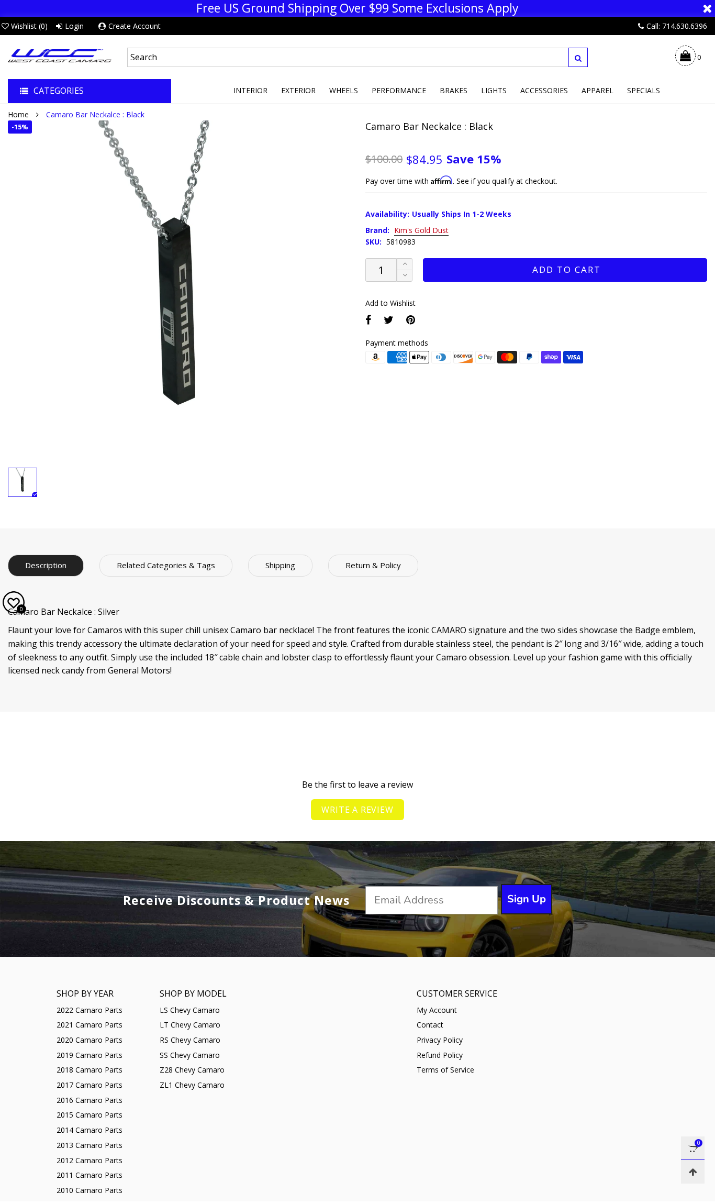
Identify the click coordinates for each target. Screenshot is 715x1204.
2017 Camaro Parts (89, 1085)
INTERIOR (250, 90)
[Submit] (578, 57)
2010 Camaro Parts (89, 1190)
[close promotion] (707, 8)
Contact (430, 1025)
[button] (404, 276)
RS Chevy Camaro (190, 1040)
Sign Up (526, 899)
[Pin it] (410, 320)
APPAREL (597, 90)
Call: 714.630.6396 (676, 26)
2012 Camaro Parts (89, 1160)
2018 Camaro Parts (89, 1070)
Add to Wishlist (390, 303)
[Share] (368, 320)
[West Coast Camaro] (59, 55)
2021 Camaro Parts (89, 1025)
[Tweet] (389, 320)
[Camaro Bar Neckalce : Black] (179, 291)
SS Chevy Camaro (190, 1055)
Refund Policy (440, 1055)
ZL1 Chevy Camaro (192, 1085)
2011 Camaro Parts (89, 1175)
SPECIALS (643, 90)
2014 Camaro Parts (89, 1130)
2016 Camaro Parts (89, 1100)
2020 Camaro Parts (89, 1040)
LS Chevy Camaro (190, 1010)
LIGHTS (494, 90)
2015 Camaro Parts (89, 1115)
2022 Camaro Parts (89, 1010)
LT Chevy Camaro (190, 1025)
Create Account (134, 26)
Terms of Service (445, 1070)
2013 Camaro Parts (89, 1145)
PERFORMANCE (399, 90)
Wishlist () (29, 26)
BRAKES (453, 90)
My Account (437, 1010)
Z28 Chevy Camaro (192, 1070)
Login (74, 26)
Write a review (357, 809)
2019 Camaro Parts (89, 1055)
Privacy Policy (440, 1040)
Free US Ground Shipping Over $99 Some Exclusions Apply (357, 8)
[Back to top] (693, 1172)
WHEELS (343, 90)
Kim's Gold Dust (421, 230)
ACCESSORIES (544, 90)
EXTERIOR (298, 90)
